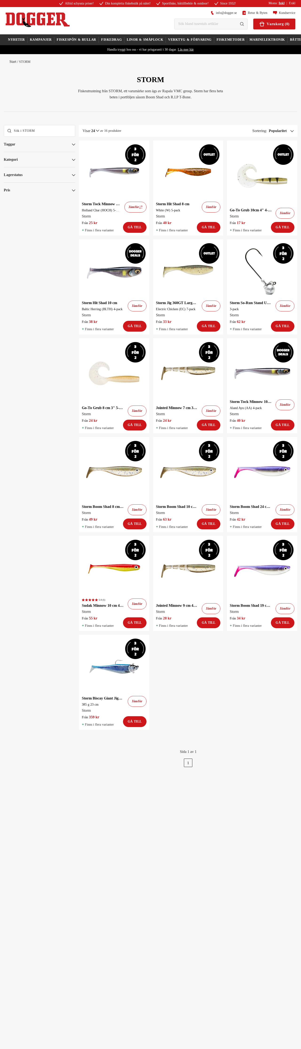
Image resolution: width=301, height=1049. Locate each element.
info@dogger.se (226, 13)
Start (12, 62)
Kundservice (287, 13)
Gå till (135, 227)
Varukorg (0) (278, 24)
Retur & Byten (257, 13)
